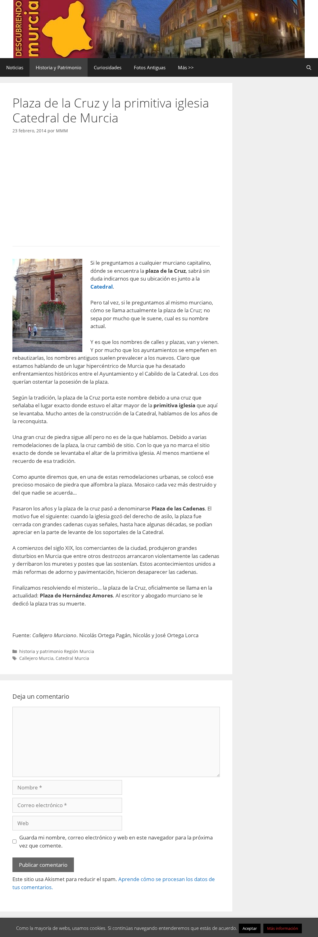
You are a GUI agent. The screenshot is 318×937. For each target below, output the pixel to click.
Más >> (186, 67)
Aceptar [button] (250, 928)
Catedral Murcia (72, 658)
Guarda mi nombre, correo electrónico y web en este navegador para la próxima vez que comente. (116, 841)
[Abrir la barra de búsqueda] (309, 67)
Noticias (14, 67)
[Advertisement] (116, 188)
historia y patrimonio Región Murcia (56, 651)
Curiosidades (107, 67)
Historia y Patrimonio (58, 67)
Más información (282, 928)
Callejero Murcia (36, 658)
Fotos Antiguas (150, 67)
